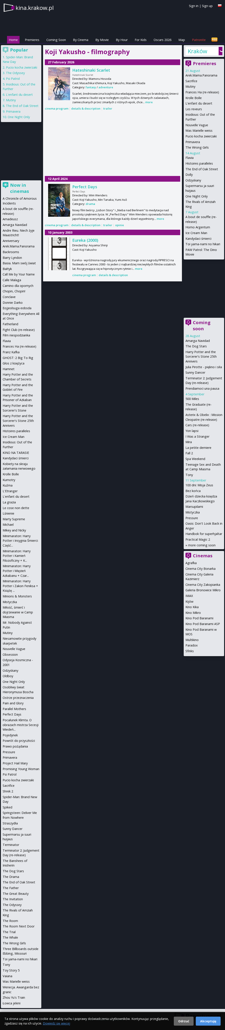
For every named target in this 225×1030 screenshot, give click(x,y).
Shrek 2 (8, 791)
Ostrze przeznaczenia (18, 698)
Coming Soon (56, 40)
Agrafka (191, 563)
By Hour (122, 40)
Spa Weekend (195, 459)
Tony (189, 475)
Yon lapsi (191, 431)
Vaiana (7, 976)
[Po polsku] (219, 5)
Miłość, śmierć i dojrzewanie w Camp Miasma (18, 612)
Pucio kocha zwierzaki (201, 136)
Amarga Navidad (197, 341)
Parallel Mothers (14, 709)
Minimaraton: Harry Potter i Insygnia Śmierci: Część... (20, 540)
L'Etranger (10, 491)
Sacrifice (191, 81)
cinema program (56, 108)
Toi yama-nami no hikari (202, 244)
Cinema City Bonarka (200, 568)
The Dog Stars (196, 346)
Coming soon (201, 326)
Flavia (189, 158)
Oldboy (8, 676)
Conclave (9, 297)
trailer (107, 108)
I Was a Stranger (197, 436)
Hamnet (9, 369)
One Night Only (196, 196)
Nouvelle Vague (196, 125)
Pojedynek (10, 735)
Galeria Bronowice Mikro (203, 590)
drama (90, 204)
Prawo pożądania (15, 746)
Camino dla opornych (18, 286)
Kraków (197, 51)
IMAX (189, 596)
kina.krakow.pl (35, 8)
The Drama (11, 877)
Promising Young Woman (21, 769)
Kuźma (8, 485)
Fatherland (10, 324)
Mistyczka (192, 512)
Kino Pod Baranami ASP (202, 624)
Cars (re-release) (197, 425)
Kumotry (9, 480)
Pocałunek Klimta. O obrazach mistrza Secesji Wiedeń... (20, 725)
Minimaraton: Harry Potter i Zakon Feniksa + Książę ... (20, 586)
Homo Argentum (197, 227)
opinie (119, 225)
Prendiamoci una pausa (202, 388)
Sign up (207, 6)
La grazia (9, 502)
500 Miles (192, 399)
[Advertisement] (112, 143)
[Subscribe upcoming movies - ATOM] (214, 39)
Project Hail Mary (15, 763)
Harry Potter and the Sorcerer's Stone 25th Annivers (201, 356)
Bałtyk (7, 269)
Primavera (192, 142)
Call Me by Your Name (19, 274)
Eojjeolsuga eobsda (17, 308)
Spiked (7, 807)
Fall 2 (189, 453)
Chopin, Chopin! (14, 291)
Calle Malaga (12, 280)
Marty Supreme (14, 519)
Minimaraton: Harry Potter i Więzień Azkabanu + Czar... (17, 570)
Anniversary (11, 241)
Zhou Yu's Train (14, 997)
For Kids (141, 40)
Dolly (189, 174)
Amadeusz (10, 219)
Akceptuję (208, 1021)
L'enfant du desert (198, 103)
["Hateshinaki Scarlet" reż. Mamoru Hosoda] (59, 83)
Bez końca (193, 491)
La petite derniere (198, 448)
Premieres (32, 40)
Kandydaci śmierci (198, 238)
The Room (10, 921)
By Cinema (80, 40)
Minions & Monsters (17, 596)
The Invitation (13, 899)
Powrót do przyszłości (19, 741)
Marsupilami (194, 506)
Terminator (11, 845)
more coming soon (202, 545)
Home (13, 40)
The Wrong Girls (197, 147)
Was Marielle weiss (198, 130)
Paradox (191, 645)
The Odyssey (15, 73)
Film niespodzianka (16, 335)
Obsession (10, 654)
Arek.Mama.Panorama (201, 75)
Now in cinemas (19, 188)
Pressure (191, 518)
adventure (105, 87)
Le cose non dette (16, 508)
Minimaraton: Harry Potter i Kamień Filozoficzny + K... (17, 556)
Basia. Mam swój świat (19, 263)
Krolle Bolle (193, 98)
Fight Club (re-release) (19, 330)
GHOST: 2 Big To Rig (18, 358)
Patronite (199, 40)
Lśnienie (8, 513)
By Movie (102, 40)
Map (181, 40)
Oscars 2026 (162, 40)
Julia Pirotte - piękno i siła (203, 367)
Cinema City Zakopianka (202, 584)
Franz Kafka (11, 352)
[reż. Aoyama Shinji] (59, 253)
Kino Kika (192, 607)
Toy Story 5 (11, 970)
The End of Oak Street (201, 169)
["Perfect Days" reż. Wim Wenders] (59, 200)
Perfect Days (84, 186)
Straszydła (10, 823)
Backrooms (11, 252)
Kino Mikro (193, 613)
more (149, 102)
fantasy (91, 87)
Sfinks (189, 651)
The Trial (9, 932)
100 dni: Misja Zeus (199, 485)
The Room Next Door (18, 926)
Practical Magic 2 (197, 539)
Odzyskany (193, 180)
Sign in (193, 6)
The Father (11, 888)
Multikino (192, 640)
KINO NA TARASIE (16, 453)
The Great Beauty (16, 893)
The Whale (10, 937)
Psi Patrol (13, 78)
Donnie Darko (13, 302)
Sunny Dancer (195, 372)
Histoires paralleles (199, 163)
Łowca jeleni (11, 1003)
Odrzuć (183, 1021)
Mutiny (190, 86)
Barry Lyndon (12, 258)
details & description (85, 108)
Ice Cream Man (196, 233)
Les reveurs (193, 109)
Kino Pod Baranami (199, 618)
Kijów (189, 601)
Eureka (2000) (85, 240)
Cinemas (202, 556)
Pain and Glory (13, 703)
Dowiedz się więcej (56, 1023)
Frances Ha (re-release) (202, 92)
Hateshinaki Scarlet (91, 70)
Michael (8, 524)
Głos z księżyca (13, 363)
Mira (188, 442)
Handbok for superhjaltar (203, 534)
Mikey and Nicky (14, 530)
